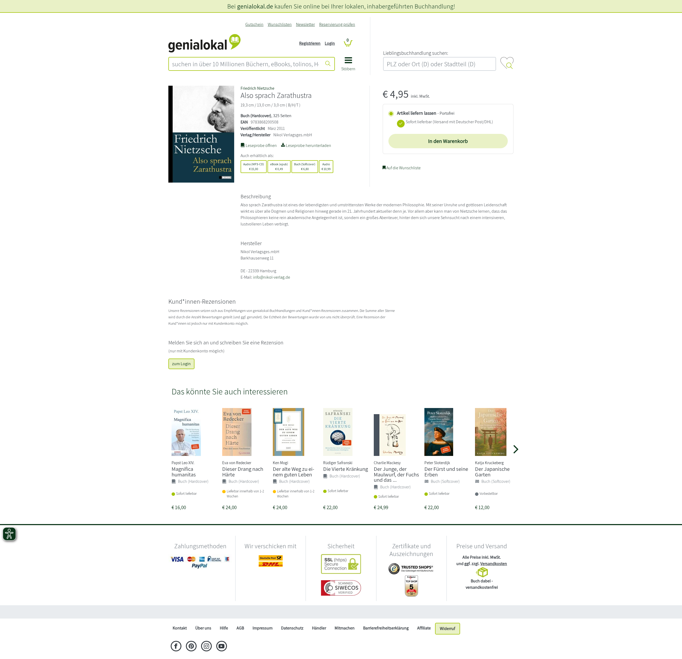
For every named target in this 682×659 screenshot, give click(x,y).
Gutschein (254, 24)
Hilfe (224, 628)
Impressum (263, 628)
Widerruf (447, 628)
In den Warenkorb (448, 141)
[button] (348, 66)
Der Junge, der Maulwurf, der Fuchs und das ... (396, 474)
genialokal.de (255, 6)
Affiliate (424, 628)
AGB (240, 628)
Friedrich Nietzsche (257, 88)
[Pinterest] (191, 647)
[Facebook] (176, 647)
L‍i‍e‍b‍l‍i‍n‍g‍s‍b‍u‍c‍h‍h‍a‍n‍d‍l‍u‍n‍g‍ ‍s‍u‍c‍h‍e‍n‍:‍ (415, 53)
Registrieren (309, 43)
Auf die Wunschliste (403, 168)
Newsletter (305, 24)
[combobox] (245, 63)
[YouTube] (221, 647)
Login (330, 43)
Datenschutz (292, 628)
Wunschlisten (280, 24)
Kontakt (180, 628)
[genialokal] (204, 43)
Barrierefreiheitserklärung (386, 628)
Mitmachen (345, 628)
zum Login (181, 363)
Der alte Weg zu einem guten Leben (293, 471)
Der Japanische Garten (492, 471)
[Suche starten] (328, 63)
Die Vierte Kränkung (345, 468)
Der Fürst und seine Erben (446, 471)
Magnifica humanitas (184, 471)
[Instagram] (206, 647)
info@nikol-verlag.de (271, 277)
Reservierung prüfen (337, 24)
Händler (319, 628)
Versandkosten (493, 563)
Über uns (203, 628)
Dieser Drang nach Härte (242, 471)
